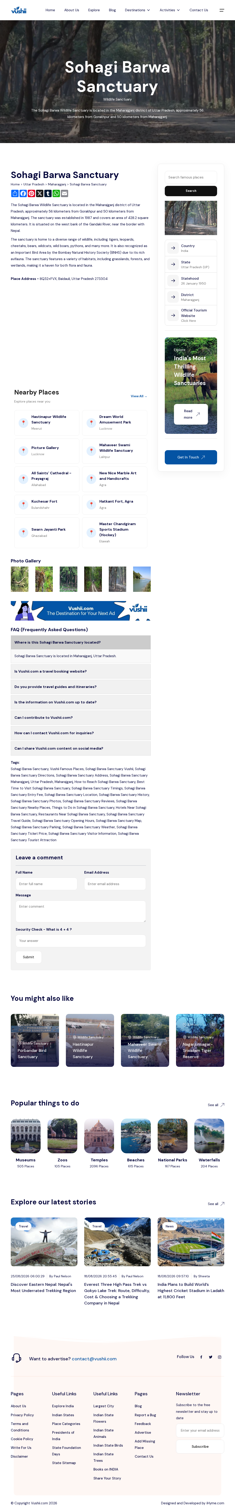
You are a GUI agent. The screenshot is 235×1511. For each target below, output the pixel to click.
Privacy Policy (22, 1415)
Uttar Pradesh (33, 184)
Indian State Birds (108, 1445)
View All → (139, 396)
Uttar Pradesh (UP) (195, 267)
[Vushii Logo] (19, 10)
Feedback (143, 1424)
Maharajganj (57, 184)
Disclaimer (19, 1456)
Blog (112, 10)
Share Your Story (107, 1478)
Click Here (188, 321)
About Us (71, 10)
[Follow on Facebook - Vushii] (201, 1356)
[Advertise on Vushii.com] (81, 610)
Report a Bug (145, 1415)
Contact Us (199, 10)
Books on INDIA (105, 1469)
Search (191, 191)
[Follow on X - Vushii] (210, 1356)
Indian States (63, 1415)
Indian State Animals (103, 1433)
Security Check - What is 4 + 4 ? (44, 929)
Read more (188, 414)
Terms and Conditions (20, 1427)
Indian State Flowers (103, 1418)
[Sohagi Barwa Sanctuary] (19, 579)
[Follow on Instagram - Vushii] (219, 1356)
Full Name (24, 872)
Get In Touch (188, 457)
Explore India (63, 1406)
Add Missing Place (145, 1444)
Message (23, 895)
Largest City (103, 1406)
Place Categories (66, 1424)
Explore (94, 10)
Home (50, 10)
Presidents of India (63, 1435)
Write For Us (21, 1447)
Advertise (143, 1432)
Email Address (96, 872)
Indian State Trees (103, 1457)
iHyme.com (215, 1503)
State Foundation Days (66, 1450)
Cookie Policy (22, 1439)
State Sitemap (64, 1463)
